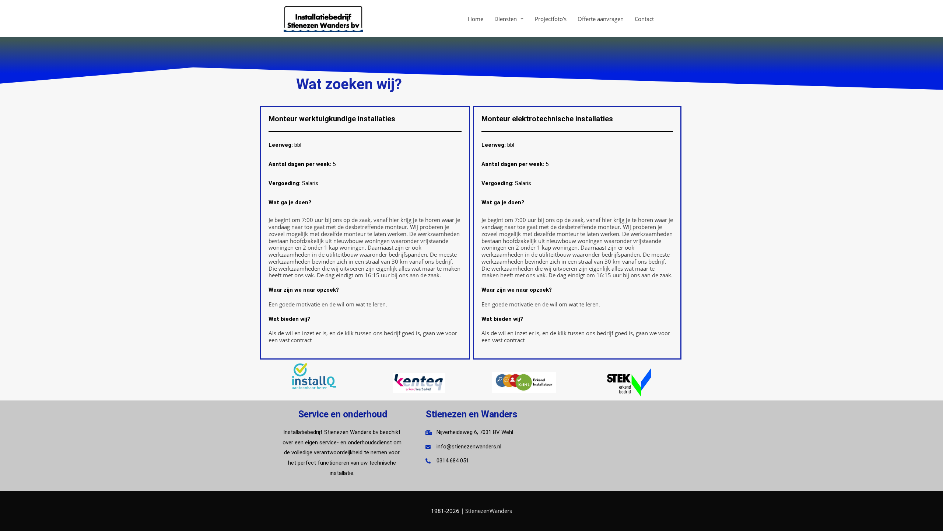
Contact (644, 18)
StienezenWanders (488, 510)
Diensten (505, 18)
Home (475, 18)
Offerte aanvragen (601, 18)
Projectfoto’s (551, 18)
